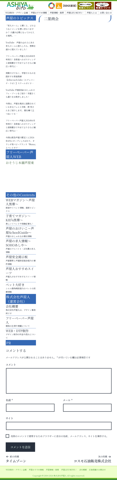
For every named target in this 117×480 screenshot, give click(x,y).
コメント (11, 364)
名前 (9, 400)
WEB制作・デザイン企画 (16, 12)
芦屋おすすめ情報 (39, 12)
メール (68, 400)
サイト (9, 418)
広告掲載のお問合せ (97, 469)
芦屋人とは (92, 12)
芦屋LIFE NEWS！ (75, 12)
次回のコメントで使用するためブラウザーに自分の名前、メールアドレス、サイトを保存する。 (60, 436)
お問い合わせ (106, 12)
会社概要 (83, 469)
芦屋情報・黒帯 (57, 12)
